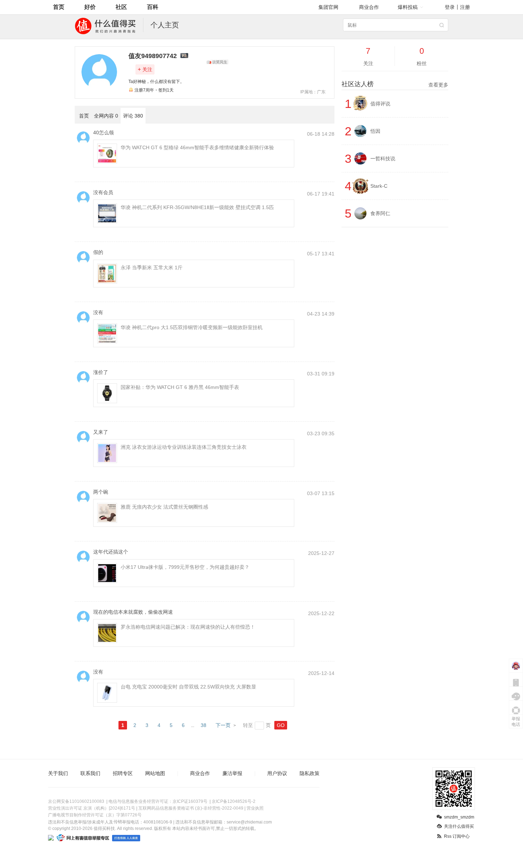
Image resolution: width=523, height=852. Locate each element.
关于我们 (58, 773)
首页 (58, 7)
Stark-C (378, 186)
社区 (121, 7)
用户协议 (277, 773)
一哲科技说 (382, 158)
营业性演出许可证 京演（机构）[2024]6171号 (91, 808)
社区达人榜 (395, 84)
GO (281, 725)
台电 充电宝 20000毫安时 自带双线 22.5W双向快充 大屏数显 (188, 687)
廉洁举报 (232, 773)
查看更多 (438, 85)
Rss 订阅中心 (457, 836)
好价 (90, 7)
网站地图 (155, 773)
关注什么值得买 (459, 826)
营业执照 (255, 808)
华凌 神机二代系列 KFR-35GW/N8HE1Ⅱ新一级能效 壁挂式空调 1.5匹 (197, 207)
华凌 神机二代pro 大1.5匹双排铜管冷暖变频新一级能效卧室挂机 (192, 327)
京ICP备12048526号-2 (233, 801)
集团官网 (328, 7)
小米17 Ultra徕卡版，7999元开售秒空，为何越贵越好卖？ (185, 567)
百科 (152, 7)
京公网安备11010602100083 (76, 801)
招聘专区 (123, 773)
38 (203, 725)
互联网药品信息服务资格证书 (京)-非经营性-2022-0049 (190, 808)
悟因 (375, 131)
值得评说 (380, 103)
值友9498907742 (152, 55)
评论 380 (133, 116)
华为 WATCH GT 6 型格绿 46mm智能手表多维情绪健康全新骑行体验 (197, 147)
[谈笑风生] (217, 61)
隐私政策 (309, 773)
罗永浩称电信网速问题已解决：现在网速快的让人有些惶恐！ (188, 627)
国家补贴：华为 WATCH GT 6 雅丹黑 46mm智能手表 (180, 387)
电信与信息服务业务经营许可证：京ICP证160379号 (158, 801)
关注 (145, 69)
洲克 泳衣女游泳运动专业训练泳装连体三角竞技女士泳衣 (184, 447)
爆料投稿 (408, 7)
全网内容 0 (106, 116)
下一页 (223, 725)
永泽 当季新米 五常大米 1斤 (152, 267)
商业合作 (369, 7)
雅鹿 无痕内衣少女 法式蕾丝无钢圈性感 (164, 507)
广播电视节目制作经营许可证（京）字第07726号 (95, 814)
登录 (450, 7)
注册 (465, 7)
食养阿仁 (380, 213)
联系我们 (90, 773)
